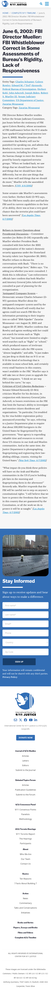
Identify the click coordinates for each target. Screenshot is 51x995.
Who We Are (25, 854)
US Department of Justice (29, 100)
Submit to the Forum (25, 794)
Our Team (25, 859)
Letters (25, 760)
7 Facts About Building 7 (25, 883)
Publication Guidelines (25, 789)
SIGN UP (19, 661)
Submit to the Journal (26, 770)
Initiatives (25, 912)
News (25, 898)
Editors (25, 765)
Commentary (25, 903)
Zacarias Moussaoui (13, 104)
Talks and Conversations (25, 907)
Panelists (25, 814)
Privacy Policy (9, 677)
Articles (25, 756)
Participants (25, 843)
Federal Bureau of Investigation (19, 89)
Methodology (25, 819)
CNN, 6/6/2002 (24, 186)
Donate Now (25, 737)
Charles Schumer (24, 82)
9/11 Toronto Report (25, 834)
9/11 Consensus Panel (25, 805)
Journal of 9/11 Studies (25, 751)
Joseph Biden (32, 93)
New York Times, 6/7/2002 (32, 460)
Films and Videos (25, 933)
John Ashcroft (16, 93)
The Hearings (25, 838)
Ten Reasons (25, 878)
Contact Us (25, 863)
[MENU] (47, 4)
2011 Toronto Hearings (25, 829)
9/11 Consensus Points (25, 809)
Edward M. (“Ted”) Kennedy (27, 85)
